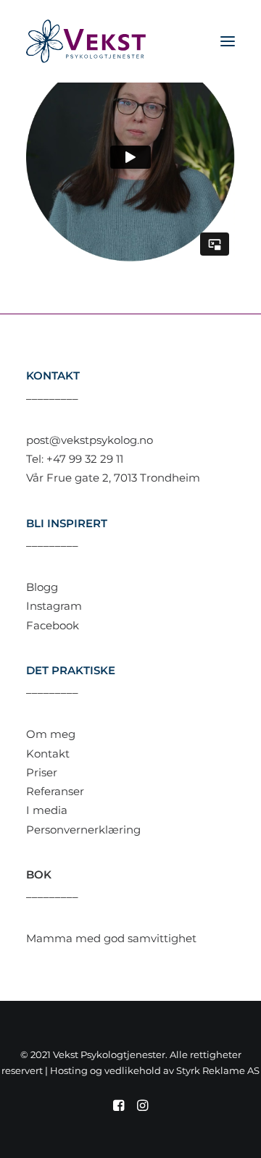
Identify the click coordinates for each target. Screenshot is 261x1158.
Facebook (52, 625)
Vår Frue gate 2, (70, 477)
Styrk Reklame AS (218, 1070)
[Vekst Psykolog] (86, 41)
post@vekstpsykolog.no (89, 440)
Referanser (55, 791)
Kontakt (48, 753)
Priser (41, 772)
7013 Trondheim (157, 477)
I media (46, 810)
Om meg (50, 734)
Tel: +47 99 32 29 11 (74, 459)
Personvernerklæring (83, 829)
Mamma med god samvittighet (111, 938)
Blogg (42, 587)
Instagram (54, 606)
